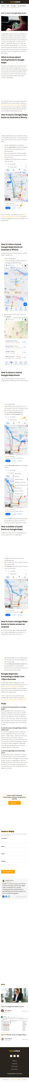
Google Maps (22, 6)
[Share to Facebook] (3, 896)
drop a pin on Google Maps (11, 686)
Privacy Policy (14, 1069)
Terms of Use (15, 1066)
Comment (4, 838)
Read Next (13, 803)
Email (3, 854)
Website (3, 861)
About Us (14, 1061)
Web (8, 6)
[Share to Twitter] (6, 897)
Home (3, 6)
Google (13, 6)
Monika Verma (9, 880)
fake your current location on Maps (10, 105)
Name (3, 846)
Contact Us (14, 1063)
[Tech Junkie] (15, 2)
